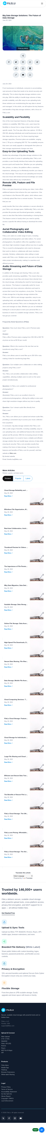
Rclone (3, 1046)
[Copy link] (16, 75)
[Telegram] (37, 62)
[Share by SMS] (30, 62)
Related (8, 478)
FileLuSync (5, 1065)
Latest (28, 478)
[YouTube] (21, 1118)
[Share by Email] (23, 62)
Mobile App (5, 1067)
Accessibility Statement (9, 1091)
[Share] (23, 56)
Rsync (3, 1048)
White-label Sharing (8, 1074)
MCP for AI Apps (6, 1050)
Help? (35, 1130)
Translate (29, 878)
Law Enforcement (7, 1101)
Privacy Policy (6, 1087)
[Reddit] (16, 68)
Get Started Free (8, 913)
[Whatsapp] (23, 68)
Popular (18, 478)
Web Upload (5, 1036)
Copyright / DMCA (7, 1098)
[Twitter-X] (3, 1118)
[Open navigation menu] (42, 3)
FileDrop (4, 1070)
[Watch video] (23, 75)
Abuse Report (6, 1096)
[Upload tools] (30, 75)
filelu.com (13, 453)
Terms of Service (7, 1089)
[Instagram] (15, 1118)
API (2, 1052)
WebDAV (4, 1041)
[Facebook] (9, 62)
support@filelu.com (7, 1026)
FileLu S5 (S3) (6, 1043)
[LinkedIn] (30, 68)
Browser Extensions (8, 1072)
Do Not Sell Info (6, 1094)
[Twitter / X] (16, 62)
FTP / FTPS (5, 1039)
